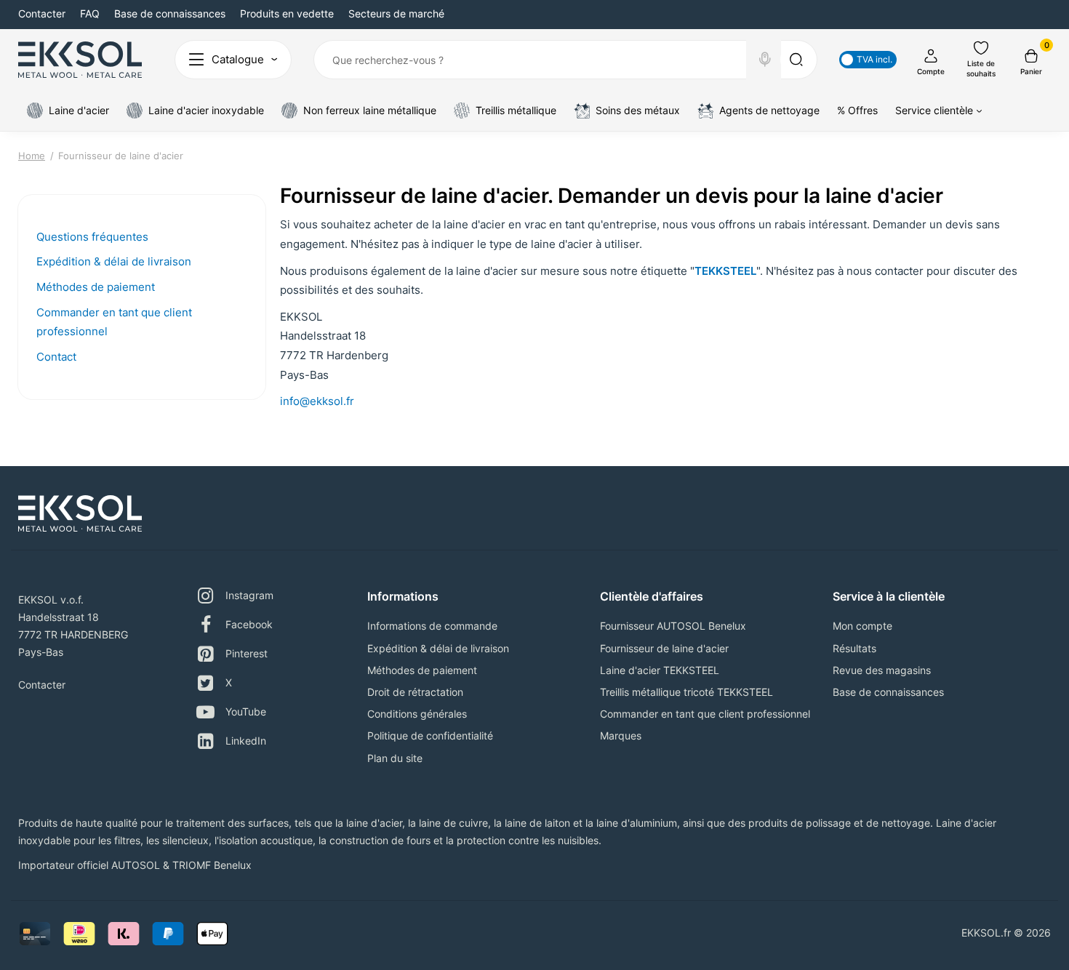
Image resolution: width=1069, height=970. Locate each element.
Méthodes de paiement (95, 287)
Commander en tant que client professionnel (705, 714)
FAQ (90, 13)
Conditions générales (417, 714)
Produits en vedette (287, 13)
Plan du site (395, 758)
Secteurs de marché (396, 13)
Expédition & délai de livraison (113, 261)
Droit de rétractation (415, 692)
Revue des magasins (882, 670)
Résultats (854, 648)
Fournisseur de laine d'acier (664, 648)
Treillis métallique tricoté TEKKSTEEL (686, 692)
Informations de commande (432, 626)
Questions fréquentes (92, 237)
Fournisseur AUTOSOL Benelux (673, 626)
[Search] (765, 60)
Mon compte (862, 626)
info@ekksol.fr (317, 401)
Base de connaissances (169, 13)
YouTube (245, 711)
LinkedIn (245, 740)
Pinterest (246, 653)
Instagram (249, 595)
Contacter (41, 13)
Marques (620, 735)
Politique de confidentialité (430, 735)
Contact (56, 357)
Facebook (249, 624)
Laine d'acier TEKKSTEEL (659, 670)
